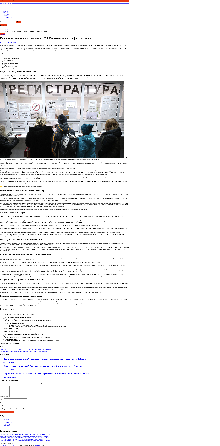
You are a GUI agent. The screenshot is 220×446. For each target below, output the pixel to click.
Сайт (1, 405)
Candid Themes (39, 445)
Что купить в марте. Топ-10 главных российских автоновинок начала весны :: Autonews (44, 359)
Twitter (8, 348)
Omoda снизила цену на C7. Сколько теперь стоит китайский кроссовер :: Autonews (42, 366)
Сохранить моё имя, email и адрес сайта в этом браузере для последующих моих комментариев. (30, 409)
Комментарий (4, 396)
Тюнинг (5, 15)
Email (2, 402)
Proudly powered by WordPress (9, 445)
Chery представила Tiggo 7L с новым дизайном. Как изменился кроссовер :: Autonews (25, 440)
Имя (2, 399)
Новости (6, 19)
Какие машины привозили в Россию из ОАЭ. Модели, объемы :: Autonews (22, 439)
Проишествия (7, 17)
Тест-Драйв (6, 14)
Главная (5, 11)
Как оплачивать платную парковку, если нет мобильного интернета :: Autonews (23, 351)
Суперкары (6, 12)
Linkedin (17, 348)
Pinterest (12, 348)
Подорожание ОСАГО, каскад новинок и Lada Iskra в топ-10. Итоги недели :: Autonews (25, 349)
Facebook (3, 348)
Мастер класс (7, 419)
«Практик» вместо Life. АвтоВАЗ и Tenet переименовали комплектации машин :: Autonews (46, 373)
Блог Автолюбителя (6, 3)
